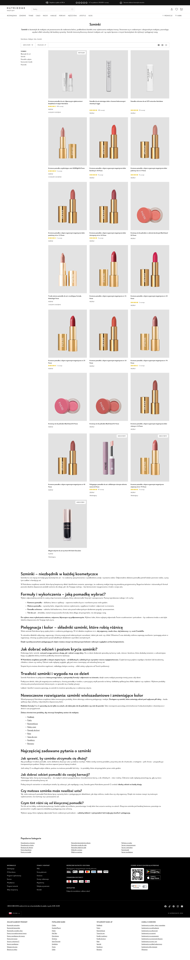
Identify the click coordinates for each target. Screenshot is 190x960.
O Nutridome (11, 872)
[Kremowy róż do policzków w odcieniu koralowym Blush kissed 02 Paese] (150, 206)
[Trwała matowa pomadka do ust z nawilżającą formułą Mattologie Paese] (67, 269)
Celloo (54, 925)
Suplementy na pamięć (149, 933)
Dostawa (39, 876)
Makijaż (30, 39)
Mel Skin (54, 933)
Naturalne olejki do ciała (78, 847)
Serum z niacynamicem (128, 845)
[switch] (144, 886)
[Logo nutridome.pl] (16, 9)
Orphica (54, 939)
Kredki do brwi (101, 939)
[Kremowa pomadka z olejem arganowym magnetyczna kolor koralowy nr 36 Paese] (109, 141)
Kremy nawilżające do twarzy (16, 936)
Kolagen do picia (12, 947)
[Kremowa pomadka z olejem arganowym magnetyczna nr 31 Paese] (109, 269)
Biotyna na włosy (12, 949)
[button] (12, 15)
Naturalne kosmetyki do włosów (80, 843)
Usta (35, 39)
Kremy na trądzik (26, 852)
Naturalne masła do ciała (79, 845)
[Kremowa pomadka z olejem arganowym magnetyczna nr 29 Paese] (150, 269)
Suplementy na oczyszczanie (150, 936)
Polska (15, 913)
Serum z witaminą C (13, 941)
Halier (54, 931)
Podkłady (99, 925)
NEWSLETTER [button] (71, 888)
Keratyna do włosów (27, 847)
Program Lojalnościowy (14, 876)
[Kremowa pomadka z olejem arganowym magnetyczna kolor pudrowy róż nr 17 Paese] (150, 141)
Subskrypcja (10, 869)
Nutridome (24, 39)
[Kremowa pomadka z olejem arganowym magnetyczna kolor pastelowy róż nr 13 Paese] (67, 206)
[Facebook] (165, 906)
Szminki (99, 944)
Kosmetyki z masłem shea (15, 931)
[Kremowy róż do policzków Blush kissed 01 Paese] (109, 397)
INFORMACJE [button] (11, 865)
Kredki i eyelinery (102, 936)
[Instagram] (178, 906)
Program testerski (12, 886)
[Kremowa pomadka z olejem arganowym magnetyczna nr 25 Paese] (67, 334)
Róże (98, 941)
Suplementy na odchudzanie (150, 928)
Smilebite (55, 944)
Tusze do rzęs (101, 933)
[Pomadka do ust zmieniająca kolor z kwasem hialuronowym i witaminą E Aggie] (109, 74)
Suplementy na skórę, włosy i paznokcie (153, 925)
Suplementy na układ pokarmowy (152, 944)
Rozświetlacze (101, 931)
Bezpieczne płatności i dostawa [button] (78, 865)
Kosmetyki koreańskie (13, 928)
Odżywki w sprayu (76, 850)
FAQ (38, 869)
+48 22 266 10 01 (13, 906)
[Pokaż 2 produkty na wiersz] (159, 45)
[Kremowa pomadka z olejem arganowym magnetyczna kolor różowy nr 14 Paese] (150, 397)
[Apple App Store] (153, 877)
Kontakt (39, 890)
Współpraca (11, 883)
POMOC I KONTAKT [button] (43, 865)
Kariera (9, 879)
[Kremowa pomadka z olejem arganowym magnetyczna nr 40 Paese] (67, 457)
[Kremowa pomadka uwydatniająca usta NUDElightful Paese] (67, 141)
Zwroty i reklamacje (43, 879)
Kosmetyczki (125, 850)
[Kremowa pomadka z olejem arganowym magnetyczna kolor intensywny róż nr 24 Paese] (109, 206)
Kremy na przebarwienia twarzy (16, 933)
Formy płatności (42, 872)
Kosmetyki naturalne (13, 925)
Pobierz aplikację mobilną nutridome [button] (145, 865)
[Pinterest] (174, 906)
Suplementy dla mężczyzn (149, 947)
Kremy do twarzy (12, 939)
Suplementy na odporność (150, 931)
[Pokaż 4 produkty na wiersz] (166, 45)
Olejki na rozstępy (76, 852)
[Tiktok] (169, 906)
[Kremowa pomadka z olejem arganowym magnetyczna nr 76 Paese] (150, 334)
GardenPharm (56, 928)
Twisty (54, 947)
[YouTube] (182, 906)
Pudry (98, 928)
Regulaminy (40, 883)
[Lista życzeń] (176, 9)
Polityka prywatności (43, 886)
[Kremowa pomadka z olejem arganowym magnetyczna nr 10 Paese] (109, 334)
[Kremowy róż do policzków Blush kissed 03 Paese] (67, 397)
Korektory (100, 947)
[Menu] (146, 884)
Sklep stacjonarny (12, 890)
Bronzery (99, 949)
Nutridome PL (174, 913)
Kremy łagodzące (26, 850)
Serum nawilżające (127, 852)
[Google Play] (153, 871)
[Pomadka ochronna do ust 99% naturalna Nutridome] (150, 74)
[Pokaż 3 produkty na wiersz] (162, 45)
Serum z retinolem (127, 847)
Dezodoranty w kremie (28, 843)
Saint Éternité (56, 941)
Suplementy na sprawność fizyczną (152, 939)
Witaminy (145, 949)
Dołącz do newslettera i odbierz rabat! (78, 891)
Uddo (53, 949)
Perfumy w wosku (126, 843)
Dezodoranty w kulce (27, 845)
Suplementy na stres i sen (149, 941)
